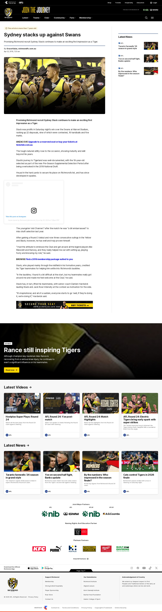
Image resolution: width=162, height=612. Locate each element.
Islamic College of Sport (92, 599)
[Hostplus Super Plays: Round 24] (22, 415)
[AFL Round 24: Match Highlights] (100, 415)
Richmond (23, 220)
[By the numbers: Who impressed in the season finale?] (138, 72)
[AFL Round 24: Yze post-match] (61, 415)
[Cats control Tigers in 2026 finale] (140, 472)
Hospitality (129, 3)
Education (140, 3)
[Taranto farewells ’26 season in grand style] (138, 46)
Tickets (118, 3)
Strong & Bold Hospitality (54, 586)
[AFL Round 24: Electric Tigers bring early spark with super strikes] (140, 415)
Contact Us (49, 599)
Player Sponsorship (52, 590)
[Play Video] (54, 85)
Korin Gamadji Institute (91, 590)
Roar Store (49, 595)
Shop (109, 3)
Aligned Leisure (89, 586)
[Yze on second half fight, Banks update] (138, 58)
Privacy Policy (33, 597)
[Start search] (146, 17)
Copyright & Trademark (103, 607)
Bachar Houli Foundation (92, 595)
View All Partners (79, 559)
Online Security (120, 607)
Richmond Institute (90, 581)
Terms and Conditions (70, 607)
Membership (49, 581)
